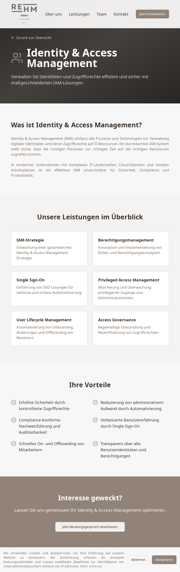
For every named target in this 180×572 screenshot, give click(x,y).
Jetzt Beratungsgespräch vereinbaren (90, 527)
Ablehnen (138, 560)
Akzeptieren (164, 560)
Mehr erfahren (91, 566)
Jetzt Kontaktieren (152, 14)
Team (102, 14)
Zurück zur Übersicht (33, 37)
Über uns (53, 14)
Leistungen (79, 14)
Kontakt (121, 14)
